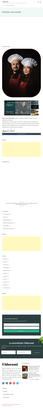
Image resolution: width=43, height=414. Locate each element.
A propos (5, 391)
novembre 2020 (6, 287)
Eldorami (5, 1)
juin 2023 (5, 261)
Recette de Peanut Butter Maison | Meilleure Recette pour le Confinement (17, 102)
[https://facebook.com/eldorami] (3, 383)
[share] (29, 101)
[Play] (35, 111)
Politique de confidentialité (7, 405)
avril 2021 (5, 279)
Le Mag (4, 217)
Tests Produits (6, 225)
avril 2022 (5, 276)
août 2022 (5, 273)
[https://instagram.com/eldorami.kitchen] (7, 383)
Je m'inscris (21, 331)
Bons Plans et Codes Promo (8, 228)
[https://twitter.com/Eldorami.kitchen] (17, 383)
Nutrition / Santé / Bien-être (8, 222)
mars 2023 (5, 264)
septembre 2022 (6, 270)
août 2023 (5, 258)
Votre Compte (6, 397)
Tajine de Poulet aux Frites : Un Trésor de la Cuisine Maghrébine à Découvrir (34, 368)
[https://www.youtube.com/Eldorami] (14, 383)
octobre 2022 (5, 267)
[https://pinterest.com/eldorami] (10, 383)
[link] (6, 102)
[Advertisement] (21, 24)
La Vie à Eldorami (6, 214)
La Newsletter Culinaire (8, 394)
